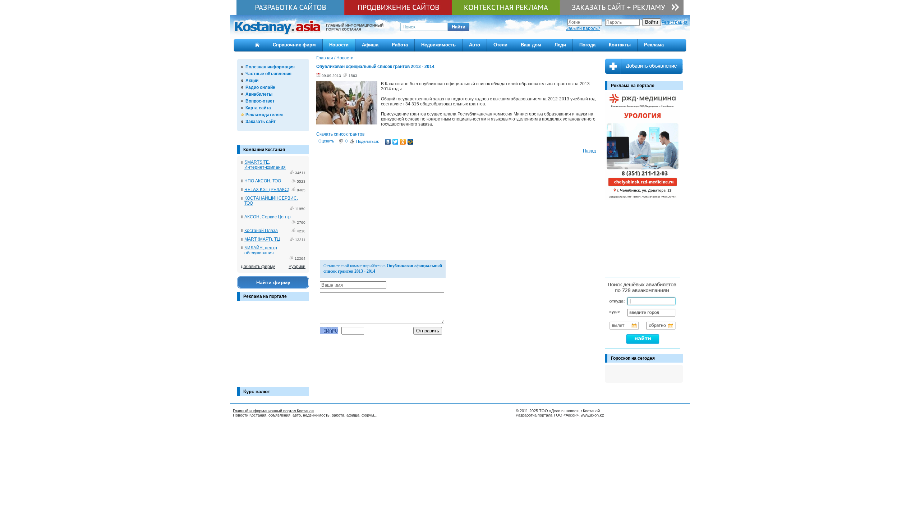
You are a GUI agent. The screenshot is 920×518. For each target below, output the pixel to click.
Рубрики (297, 266)
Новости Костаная (249, 415)
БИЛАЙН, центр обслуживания (260, 250)
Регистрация (674, 22)
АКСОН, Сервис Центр (267, 216)
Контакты (620, 44)
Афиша (370, 44)
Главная (324, 57)
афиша (352, 415)
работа (338, 415)
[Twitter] (395, 141)
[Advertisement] (273, 347)
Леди (560, 44)
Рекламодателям (264, 114)
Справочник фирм (294, 44)
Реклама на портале (265, 296)
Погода (587, 44)
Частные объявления (268, 73)
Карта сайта (258, 107)
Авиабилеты (258, 94)
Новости (339, 44)
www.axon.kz (592, 415)
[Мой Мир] (410, 141)
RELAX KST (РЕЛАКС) (266, 189)
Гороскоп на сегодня (633, 358)
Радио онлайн (260, 87)
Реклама (654, 44)
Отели (500, 44)
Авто (474, 44)
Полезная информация (270, 66)
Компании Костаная (264, 149)
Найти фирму (273, 282)
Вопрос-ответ (260, 101)
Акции (251, 80)
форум (368, 415)
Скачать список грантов (340, 134)
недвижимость (316, 415)
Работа (400, 44)
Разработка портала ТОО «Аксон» (547, 415)
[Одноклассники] (403, 141)
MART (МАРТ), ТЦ (262, 239)
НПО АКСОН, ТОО (262, 180)
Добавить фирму (258, 266)
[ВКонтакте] (388, 141)
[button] (458, 27)
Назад (589, 151)
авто (297, 415)
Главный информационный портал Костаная (273, 411)
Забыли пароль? (583, 28)
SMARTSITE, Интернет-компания (265, 165)
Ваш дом (531, 44)
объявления (279, 415)
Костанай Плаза (261, 230)
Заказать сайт (260, 121)
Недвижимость (438, 44)
